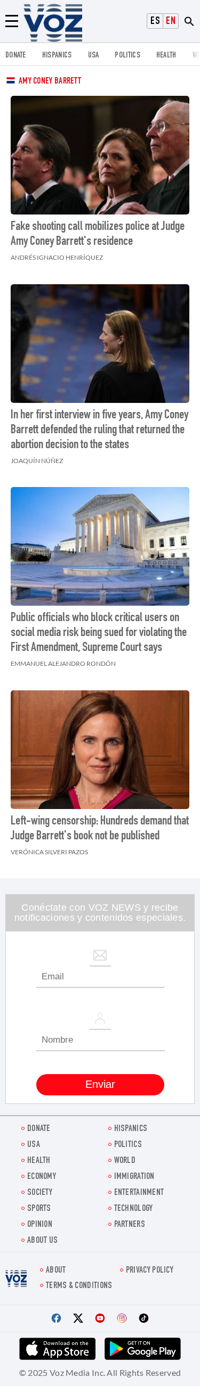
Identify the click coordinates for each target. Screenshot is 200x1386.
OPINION (39, 1225)
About (56, 1270)
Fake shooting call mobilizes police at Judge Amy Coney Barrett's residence (98, 235)
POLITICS (127, 56)
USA (93, 56)
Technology (133, 1209)
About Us (42, 1240)
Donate (15, 56)
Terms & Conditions (79, 1286)
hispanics (57, 56)
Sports (39, 1209)
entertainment (139, 1193)
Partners (129, 1225)
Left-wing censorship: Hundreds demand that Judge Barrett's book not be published (100, 829)
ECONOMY (41, 1177)
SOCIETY (39, 1193)
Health (166, 56)
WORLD (125, 1161)
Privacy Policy (149, 1270)
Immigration (134, 1177)
